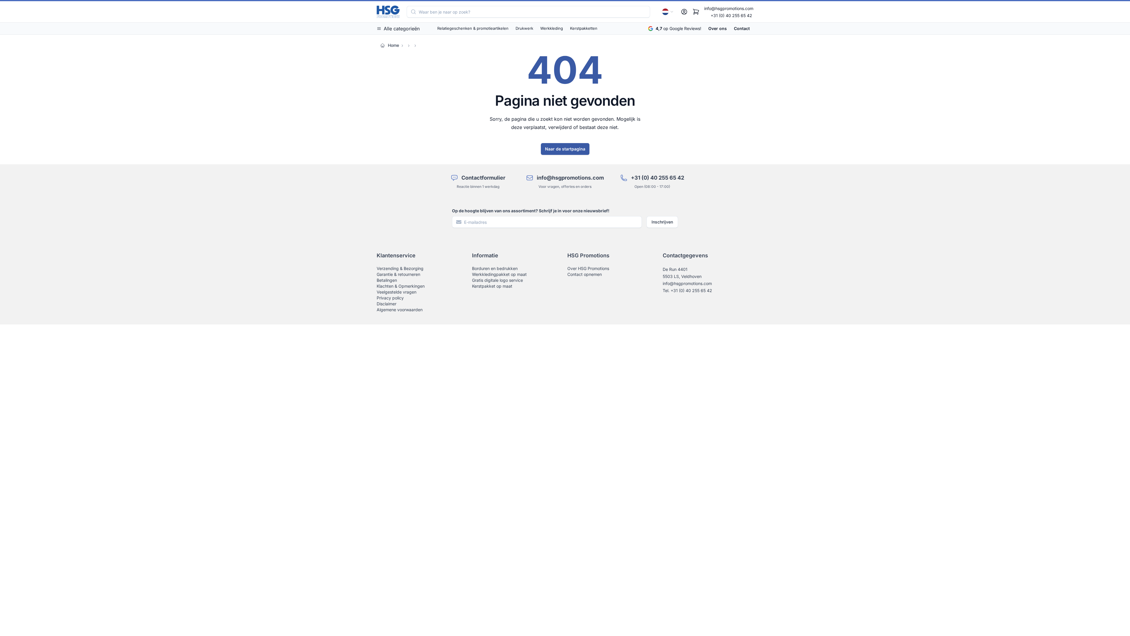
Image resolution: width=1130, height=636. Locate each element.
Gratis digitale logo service (497, 280)
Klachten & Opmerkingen (401, 286)
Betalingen (387, 280)
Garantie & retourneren (398, 274)
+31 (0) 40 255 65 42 (731, 15)
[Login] (684, 11)
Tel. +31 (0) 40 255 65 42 (687, 290)
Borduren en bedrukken (495, 268)
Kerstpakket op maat (492, 286)
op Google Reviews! (678, 28)
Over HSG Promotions (588, 268)
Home (393, 45)
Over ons (717, 28)
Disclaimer (386, 303)
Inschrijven (662, 221)
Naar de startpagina (565, 148)
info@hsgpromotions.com (728, 8)
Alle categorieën (402, 29)
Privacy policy (390, 297)
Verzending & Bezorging (400, 268)
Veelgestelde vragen (396, 291)
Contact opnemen (584, 274)
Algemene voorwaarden (400, 309)
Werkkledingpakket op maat (499, 274)
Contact (742, 28)
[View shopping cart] (695, 11)
